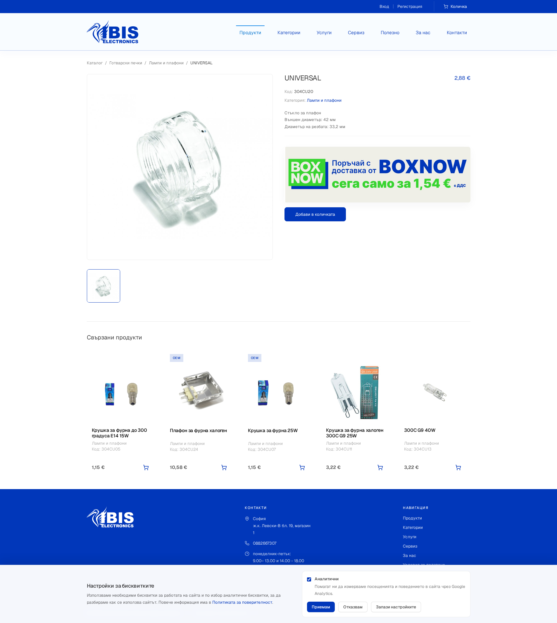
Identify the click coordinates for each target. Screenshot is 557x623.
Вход (384, 6)
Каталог (95, 62)
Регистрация (409, 6)
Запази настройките (396, 607)
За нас (423, 33)
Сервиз (356, 33)
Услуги (324, 33)
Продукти (250, 33)
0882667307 (264, 543)
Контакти (457, 33)
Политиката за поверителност (242, 602)
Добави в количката (315, 214)
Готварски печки (125, 62)
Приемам (321, 607)
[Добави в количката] (146, 467)
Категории (288, 33)
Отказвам (353, 607)
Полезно (390, 33)
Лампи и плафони (166, 62)
